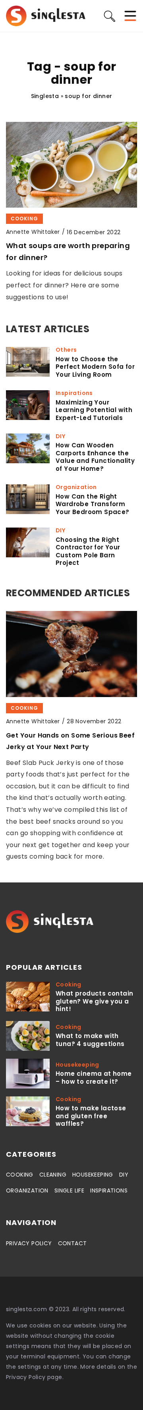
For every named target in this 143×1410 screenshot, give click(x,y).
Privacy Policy (26, 1377)
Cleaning (52, 1175)
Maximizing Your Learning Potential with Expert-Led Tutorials (94, 410)
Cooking (19, 1175)
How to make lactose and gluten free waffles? (91, 1116)
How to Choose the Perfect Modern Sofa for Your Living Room (95, 367)
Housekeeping (92, 1175)
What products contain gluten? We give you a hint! (94, 1001)
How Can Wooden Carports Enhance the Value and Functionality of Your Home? (95, 456)
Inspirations (109, 1190)
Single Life (69, 1190)
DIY (123, 1175)
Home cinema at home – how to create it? (94, 1077)
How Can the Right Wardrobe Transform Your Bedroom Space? (92, 504)
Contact (72, 1243)
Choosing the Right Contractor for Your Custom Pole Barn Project (88, 551)
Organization (27, 1190)
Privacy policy (29, 1243)
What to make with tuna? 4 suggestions (90, 1040)
